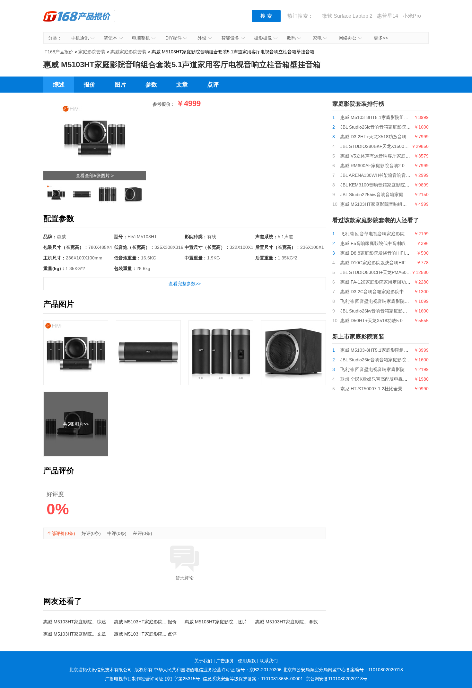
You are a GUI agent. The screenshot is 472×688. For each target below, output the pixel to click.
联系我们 (269, 660)
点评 (213, 84)
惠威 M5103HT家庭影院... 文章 (74, 634)
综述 (59, 84)
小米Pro (412, 16)
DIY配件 (173, 38)
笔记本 (110, 38)
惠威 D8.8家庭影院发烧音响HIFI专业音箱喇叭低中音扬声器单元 (404, 253)
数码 (291, 38)
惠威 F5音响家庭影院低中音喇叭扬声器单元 (384, 243)
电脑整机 (141, 38)
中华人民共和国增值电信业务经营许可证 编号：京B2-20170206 (218, 669)
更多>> (381, 38)
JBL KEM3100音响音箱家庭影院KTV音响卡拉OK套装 (393, 184)
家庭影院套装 (91, 51)
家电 (317, 38)
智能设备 (230, 38)
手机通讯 (80, 38)
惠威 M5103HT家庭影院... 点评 (145, 634)
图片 (120, 84)
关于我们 (203, 660)
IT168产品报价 (77, 21)
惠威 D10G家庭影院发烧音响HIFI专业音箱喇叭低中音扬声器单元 (405, 262)
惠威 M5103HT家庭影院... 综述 (74, 621)
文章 (182, 84)
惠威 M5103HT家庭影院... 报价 (145, 621)
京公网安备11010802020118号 (336, 678)
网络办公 (348, 38)
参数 (151, 84)
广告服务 (225, 660)
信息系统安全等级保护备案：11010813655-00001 (253, 678)
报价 (89, 84)
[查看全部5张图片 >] (94, 105)
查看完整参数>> (185, 283)
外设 (201, 38)
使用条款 (247, 660)
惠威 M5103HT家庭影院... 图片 (216, 621)
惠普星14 (387, 16)
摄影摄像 (263, 38)
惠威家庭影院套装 (128, 51)
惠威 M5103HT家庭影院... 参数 (286, 621)
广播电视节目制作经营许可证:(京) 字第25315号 (152, 678)
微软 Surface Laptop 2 (347, 16)
